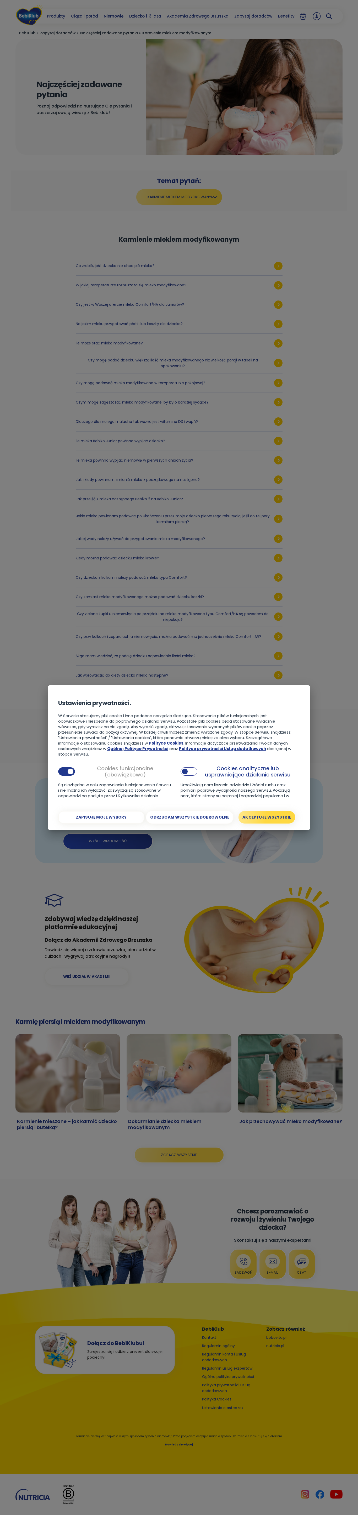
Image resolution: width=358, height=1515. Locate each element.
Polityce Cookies (166, 743)
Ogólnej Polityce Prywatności (137, 748)
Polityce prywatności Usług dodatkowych (222, 748)
